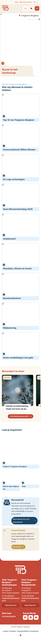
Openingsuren (10, 605)
